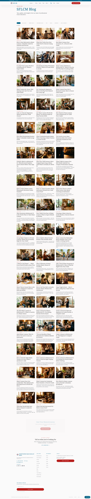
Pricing (36, 3)
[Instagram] (17, 465)
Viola (47, 459)
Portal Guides (39, 476)
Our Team (38, 463)
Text (17, 0)
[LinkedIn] (22, 465)
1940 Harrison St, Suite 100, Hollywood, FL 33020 (65, 455)
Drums (47, 467)
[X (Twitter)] (20, 465)
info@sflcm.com (20, 462)
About (47, 3)
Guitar (47, 463)
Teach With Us (39, 472)
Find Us (38, 467)
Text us (26, 460)
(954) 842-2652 (11, 0)
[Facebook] (18, 465)
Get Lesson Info (45, 445)
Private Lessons (39, 455)
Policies (38, 461)
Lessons (31, 3)
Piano (47, 455)
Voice (47, 465)
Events (40, 3)
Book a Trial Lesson (45, 428)
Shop (54, 3)
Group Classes (39, 457)
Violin (47, 457)
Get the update (30, 489)
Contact (57, 3)
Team (43, 3)
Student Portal (80, 0)
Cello (47, 461)
